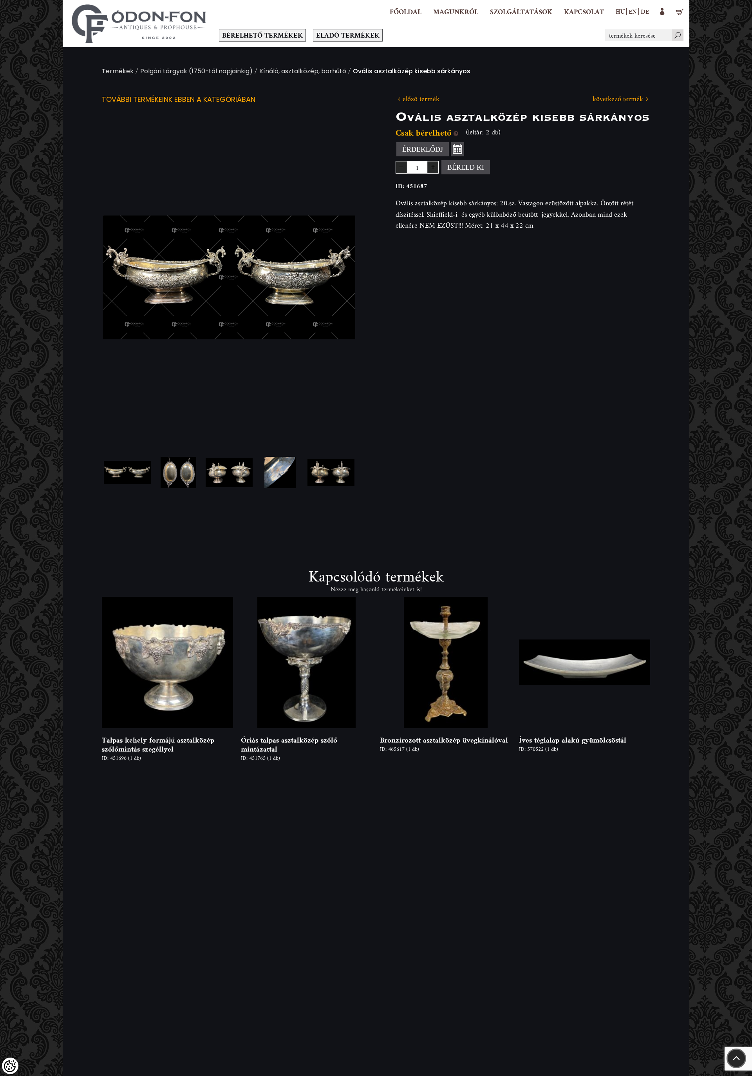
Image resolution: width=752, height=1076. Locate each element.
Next (336, 277)
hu (620, 11)
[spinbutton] (417, 167)
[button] (455, 12)
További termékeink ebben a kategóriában (178, 100)
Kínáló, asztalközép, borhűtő (302, 72)
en (633, 11)
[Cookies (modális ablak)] (10, 1066)
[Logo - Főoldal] (139, 23)
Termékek (118, 72)
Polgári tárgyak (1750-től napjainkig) (196, 72)
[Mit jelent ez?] (456, 132)
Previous (121, 277)
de (645, 11)
